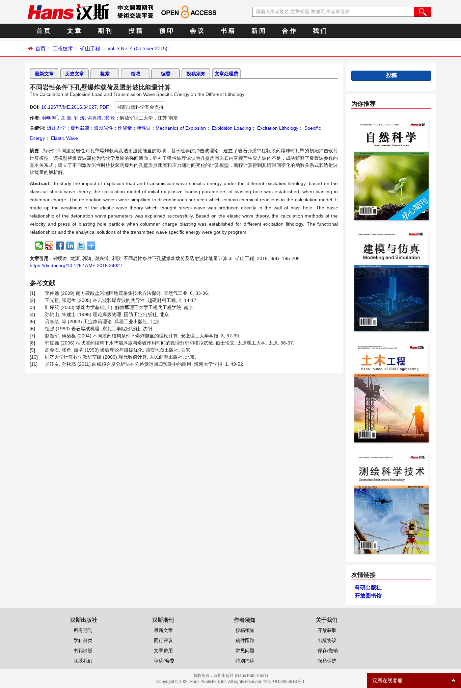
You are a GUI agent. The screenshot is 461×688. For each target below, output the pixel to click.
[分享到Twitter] (81, 245)
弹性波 (144, 128)
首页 (40, 48)
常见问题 (245, 650)
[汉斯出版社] (68, 11)
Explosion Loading (231, 128)
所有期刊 (83, 630)
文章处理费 (226, 73)
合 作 (289, 30)
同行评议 (163, 640)
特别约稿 (245, 660)
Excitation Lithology (277, 128)
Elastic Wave (64, 138)
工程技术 (63, 48)
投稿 (391, 75)
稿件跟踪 (245, 640)
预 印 (166, 30)
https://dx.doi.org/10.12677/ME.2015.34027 (76, 265)
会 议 (197, 30)
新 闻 (258, 30)
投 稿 (135, 30)
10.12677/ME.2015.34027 (69, 107)
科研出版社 (368, 587)
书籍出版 (83, 650)
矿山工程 (90, 48)
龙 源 (65, 118)
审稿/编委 (164, 660)
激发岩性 (103, 128)
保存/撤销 (328, 650)
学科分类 (83, 640)
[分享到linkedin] (70, 245)
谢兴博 (94, 118)
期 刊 (105, 30)
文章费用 (163, 650)
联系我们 (83, 660)
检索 (105, 73)
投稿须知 (196, 73)
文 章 (74, 30)
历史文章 (74, 73)
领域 (135, 73)
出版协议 (327, 640)
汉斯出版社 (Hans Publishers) (241, 675)
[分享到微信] (39, 245)
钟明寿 (50, 118)
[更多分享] (91, 245)
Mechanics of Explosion (181, 128)
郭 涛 (79, 118)
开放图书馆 (368, 595)
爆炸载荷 (80, 128)
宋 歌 (109, 118)
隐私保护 (327, 660)
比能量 (125, 128)
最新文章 (44, 73)
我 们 (320, 30)
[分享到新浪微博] (49, 245)
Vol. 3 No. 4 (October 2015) (137, 48)
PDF (104, 107)
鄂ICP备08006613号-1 (284, 681)
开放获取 (327, 630)
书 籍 (228, 30)
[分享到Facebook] (60, 245)
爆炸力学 (56, 128)
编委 (165, 73)
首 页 (43, 30)
